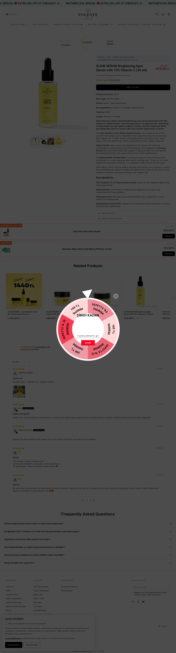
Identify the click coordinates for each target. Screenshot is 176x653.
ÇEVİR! (88, 342)
